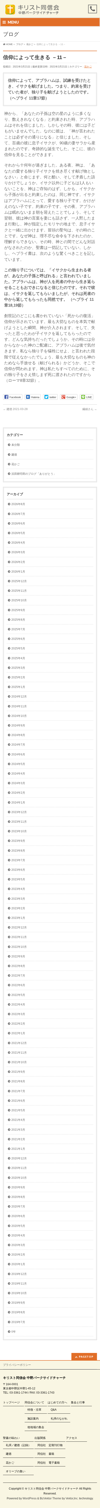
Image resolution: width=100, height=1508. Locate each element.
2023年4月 (18, 889)
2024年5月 (18, 764)
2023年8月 (18, 850)
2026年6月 (18, 523)
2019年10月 (19, 1293)
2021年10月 (19, 1062)
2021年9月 (18, 1071)
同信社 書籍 (45, 1453)
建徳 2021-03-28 (15, 409)
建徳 (14, 454)
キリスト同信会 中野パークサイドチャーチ (51, 1488)
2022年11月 (19, 937)
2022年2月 (18, 1023)
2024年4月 (18, 773)
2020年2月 (18, 1254)
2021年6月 (18, 1100)
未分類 (15, 444)
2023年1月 (18, 918)
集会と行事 (78, 1402)
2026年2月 (18, 562)
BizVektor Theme (50, 1498)
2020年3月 (18, 1245)
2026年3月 (18, 552)
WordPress (30, 1498)
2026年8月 (18, 504)
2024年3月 (18, 783)
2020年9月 (18, 1187)
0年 (13, 1331)
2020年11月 (19, 1168)
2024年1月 (18, 802)
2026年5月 (18, 533)
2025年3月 (18, 667)
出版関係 (40, 1438)
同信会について (34, 1402)
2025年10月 (19, 600)
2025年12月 (19, 581)
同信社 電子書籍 (48, 1462)
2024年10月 (19, 716)
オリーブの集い (15, 1471)
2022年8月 (18, 966)
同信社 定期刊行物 (50, 1445)
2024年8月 (18, 735)
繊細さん (89, 409)
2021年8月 (18, 1081)
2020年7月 (18, 1206)
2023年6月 (18, 869)
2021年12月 (19, 1043)
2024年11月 (19, 706)
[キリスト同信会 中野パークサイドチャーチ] (34, 10)
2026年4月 (18, 542)
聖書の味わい (11, 1438)
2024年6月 (18, 754)
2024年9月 (18, 725)
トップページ (11, 1402)
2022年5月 (18, 995)
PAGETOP (86, 1356)
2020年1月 (18, 1264)
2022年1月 (18, 1033)
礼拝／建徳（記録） (18, 1445)
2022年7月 (18, 975)
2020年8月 (18, 1197)
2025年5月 (18, 648)
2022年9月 (18, 956)
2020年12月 (19, 1158)
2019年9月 (18, 1302)
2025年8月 (18, 619)
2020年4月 (18, 1235)
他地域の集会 (35, 1427)
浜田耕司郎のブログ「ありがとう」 (33, 473)
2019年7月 (18, 1322)
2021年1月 (18, 1148)
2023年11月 (19, 821)
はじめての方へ (57, 1402)
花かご (88, 66)
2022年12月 (19, 927)
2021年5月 (18, 1110)
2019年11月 (19, 1283)
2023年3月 (18, 898)
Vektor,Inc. (72, 1498)
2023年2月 (18, 908)
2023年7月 (18, 860)
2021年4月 (18, 1120)
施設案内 (33, 1418)
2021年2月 (18, 1139)
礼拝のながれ (59, 1418)
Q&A (54, 1409)
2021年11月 (19, 1052)
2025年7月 (18, 629)
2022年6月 (18, 985)
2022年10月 (19, 947)
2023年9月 (18, 840)
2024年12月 (19, 696)
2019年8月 (18, 1312)
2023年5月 (18, 879)
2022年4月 (18, 1004)
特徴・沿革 (34, 1409)
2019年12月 (19, 1274)
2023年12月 (19, 812)
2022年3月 (18, 1014)
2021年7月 (18, 1091)
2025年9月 (18, 610)
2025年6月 (18, 639)
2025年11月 (19, 590)
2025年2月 (18, 677)
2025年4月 (18, 658)
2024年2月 (18, 792)
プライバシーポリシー (17, 1364)
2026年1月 (18, 571)
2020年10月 (19, 1177)
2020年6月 (18, 1216)
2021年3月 (18, 1129)
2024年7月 (18, 744)
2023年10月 (19, 831)
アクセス (71, 1438)
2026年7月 (18, 514)
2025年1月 (18, 687)
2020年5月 (18, 1226)
